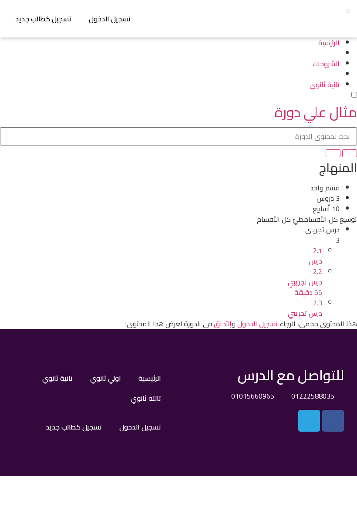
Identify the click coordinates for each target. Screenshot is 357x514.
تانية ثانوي (57, 378)
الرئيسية (149, 378)
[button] (348, 11)
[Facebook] (333, 421)
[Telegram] (309, 421)
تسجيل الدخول (110, 18)
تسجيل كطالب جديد (43, 18)
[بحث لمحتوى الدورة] (349, 153)
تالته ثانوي (146, 398)
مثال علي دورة (316, 112)
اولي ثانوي (105, 378)
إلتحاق (223, 323)
